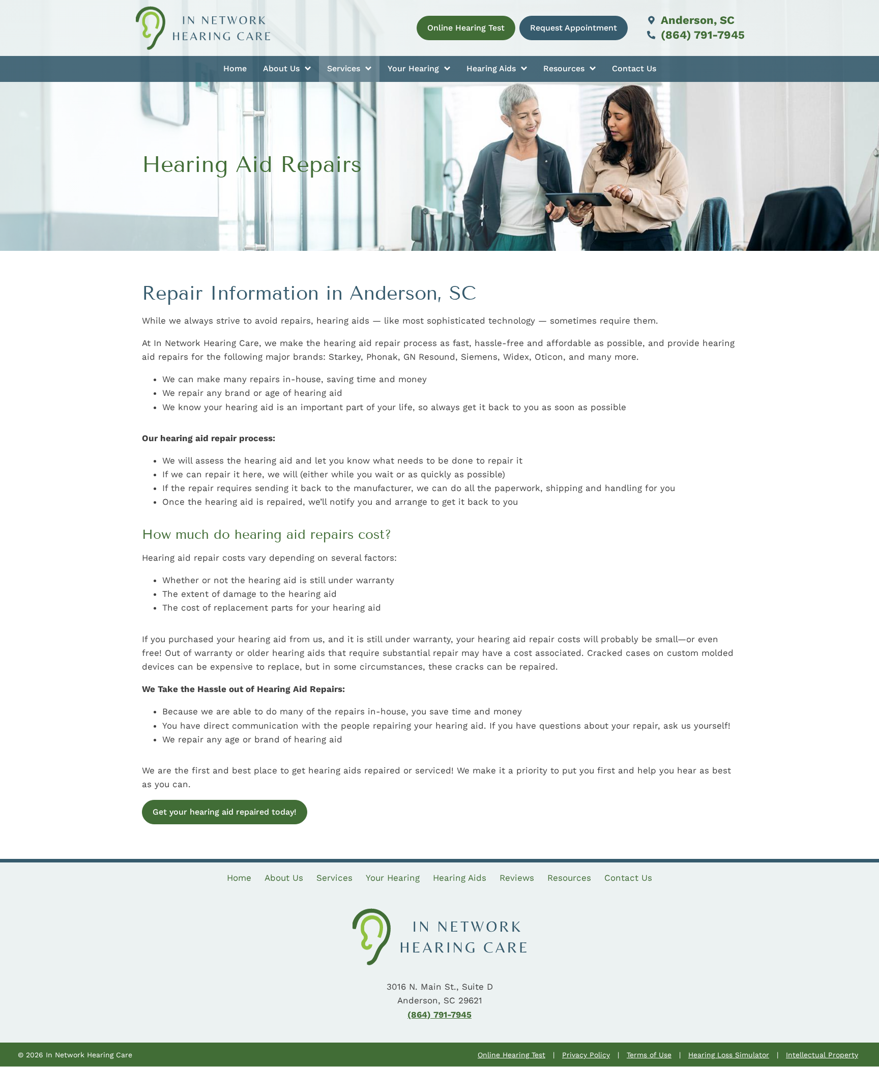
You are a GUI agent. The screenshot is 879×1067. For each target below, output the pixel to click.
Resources (565, 68)
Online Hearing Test (511, 1055)
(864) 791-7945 (701, 34)
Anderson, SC (696, 20)
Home (235, 68)
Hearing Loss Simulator (728, 1055)
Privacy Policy (586, 1055)
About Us (282, 68)
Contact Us (634, 68)
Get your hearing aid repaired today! (225, 812)
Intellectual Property (822, 1055)
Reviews (517, 878)
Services (345, 68)
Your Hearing (415, 68)
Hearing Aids (492, 68)
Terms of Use (649, 1055)
